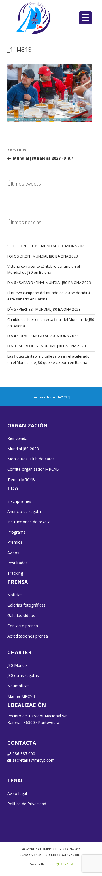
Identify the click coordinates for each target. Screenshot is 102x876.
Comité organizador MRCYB (33, 469)
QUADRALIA (64, 864)
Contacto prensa (22, 625)
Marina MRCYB (21, 696)
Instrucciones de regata (28, 521)
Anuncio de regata (24, 511)
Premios (15, 542)
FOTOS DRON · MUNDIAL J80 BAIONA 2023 (42, 256)
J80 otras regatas (23, 675)
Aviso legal (17, 793)
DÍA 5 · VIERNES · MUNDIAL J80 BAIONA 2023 (44, 309)
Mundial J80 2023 (23, 448)
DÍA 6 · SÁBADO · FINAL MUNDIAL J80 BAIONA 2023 (49, 282)
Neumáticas (18, 685)
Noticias (14, 594)
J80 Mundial (18, 665)
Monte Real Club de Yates (31, 459)
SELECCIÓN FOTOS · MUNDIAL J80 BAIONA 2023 (47, 245)
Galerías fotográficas (26, 605)
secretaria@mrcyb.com (33, 760)
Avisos (13, 552)
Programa (16, 532)
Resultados (17, 563)
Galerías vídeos (21, 615)
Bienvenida (17, 438)
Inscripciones (19, 501)
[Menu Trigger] (85, 17)
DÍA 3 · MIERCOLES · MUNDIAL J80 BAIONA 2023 (46, 345)
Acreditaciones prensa (27, 636)
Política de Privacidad (26, 803)
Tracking (15, 573)
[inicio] (33, 17)
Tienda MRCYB (21, 479)
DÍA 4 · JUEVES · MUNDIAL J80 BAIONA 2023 (43, 335)
